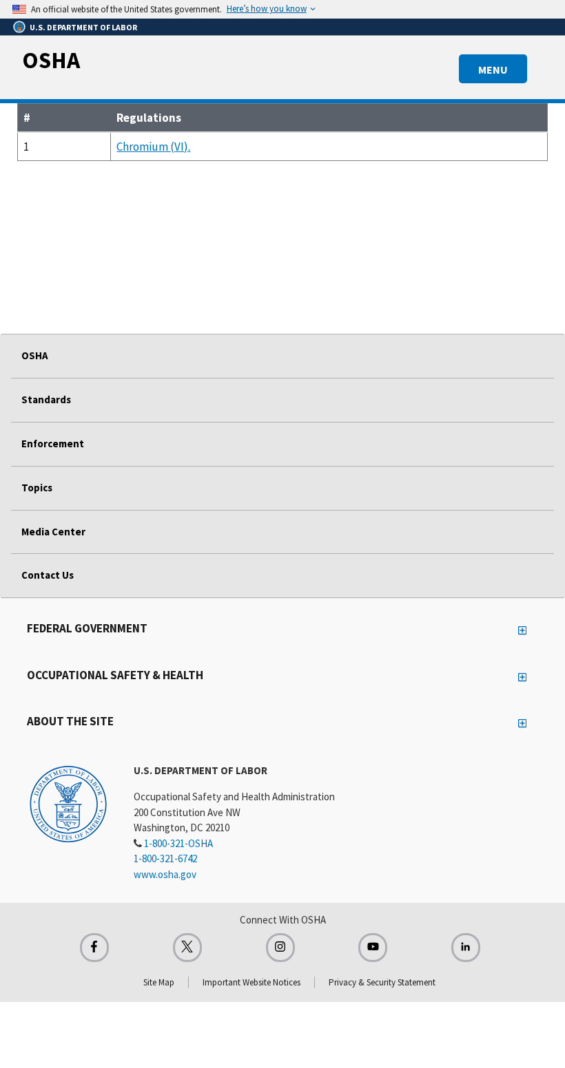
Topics (36, 487)
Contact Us (47, 574)
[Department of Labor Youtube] (372, 947)
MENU (493, 69)
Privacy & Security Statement (382, 982)
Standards (46, 399)
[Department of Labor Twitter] (187, 947)
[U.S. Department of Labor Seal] (68, 803)
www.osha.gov (165, 874)
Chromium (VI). (153, 146)
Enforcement (52, 443)
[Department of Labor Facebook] (94, 947)
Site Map (158, 982)
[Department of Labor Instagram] (280, 947)
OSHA (51, 59)
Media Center (53, 531)
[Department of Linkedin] (465, 947)
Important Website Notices (251, 982)
